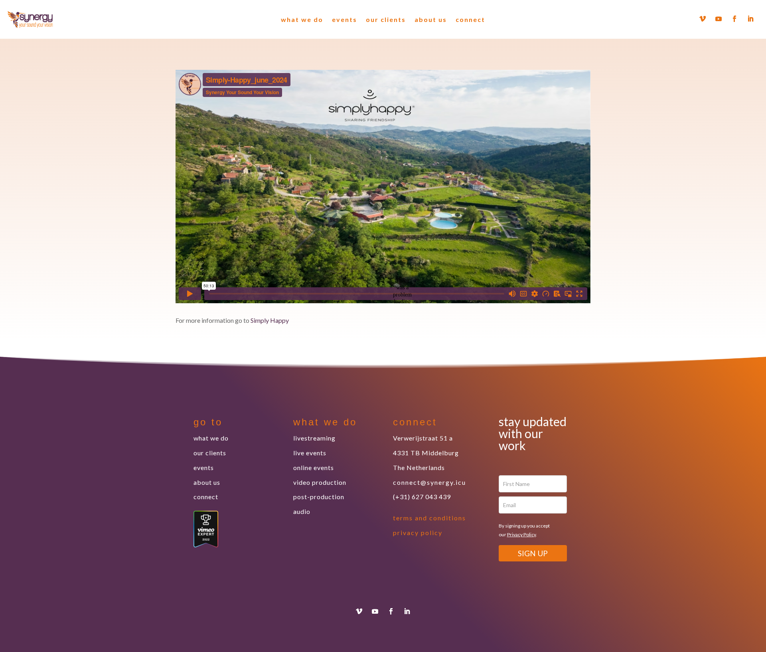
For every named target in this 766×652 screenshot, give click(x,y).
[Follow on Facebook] (734, 18)
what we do (302, 19)
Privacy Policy (521, 534)
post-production (318, 496)
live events (309, 452)
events (344, 19)
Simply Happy (270, 320)
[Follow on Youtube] (718, 18)
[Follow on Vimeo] (702, 18)
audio (301, 511)
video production (319, 482)
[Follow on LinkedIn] (750, 18)
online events (313, 467)
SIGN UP (533, 553)
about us (431, 19)
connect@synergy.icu (429, 482)
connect (470, 19)
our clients (386, 19)
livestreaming (314, 438)
